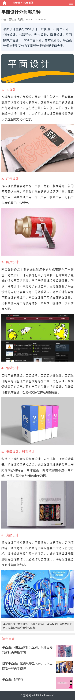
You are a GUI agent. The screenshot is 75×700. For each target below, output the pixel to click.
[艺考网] (4, 3)
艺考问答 (28, 3)
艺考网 (16, 3)
